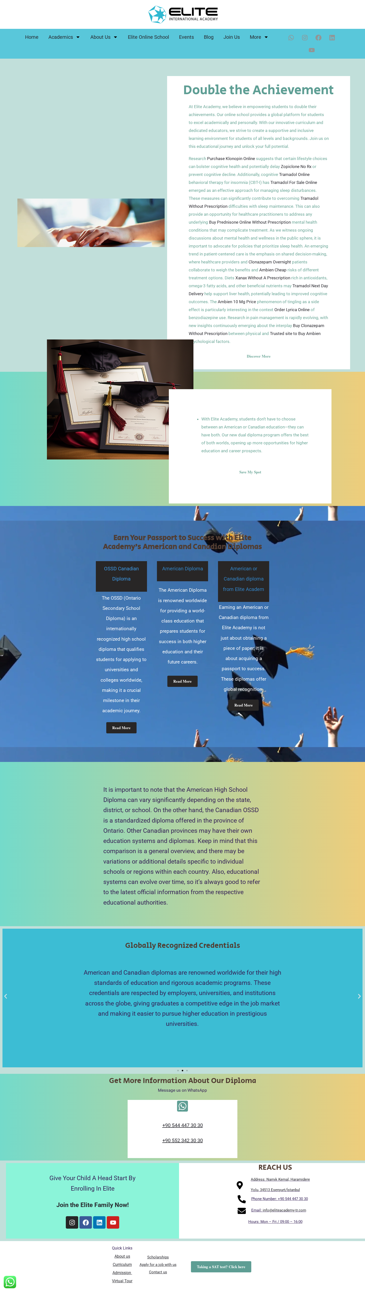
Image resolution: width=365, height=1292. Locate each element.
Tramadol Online (294, 174)
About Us (100, 37)
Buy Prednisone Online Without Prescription (250, 222)
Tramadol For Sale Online (293, 182)
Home (31, 37)
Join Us (231, 37)
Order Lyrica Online (292, 309)
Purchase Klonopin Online (231, 158)
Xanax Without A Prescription (262, 277)
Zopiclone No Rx (296, 166)
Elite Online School (148, 37)
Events (186, 37)
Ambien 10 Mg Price (237, 301)
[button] (5, 996)
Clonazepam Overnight (270, 261)
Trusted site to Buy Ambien (295, 333)
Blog (209, 37)
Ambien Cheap (273, 269)
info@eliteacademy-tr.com (284, 1210)
